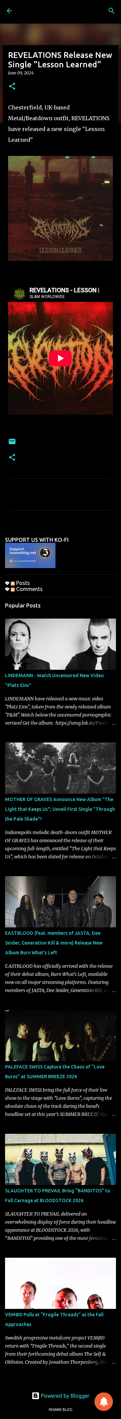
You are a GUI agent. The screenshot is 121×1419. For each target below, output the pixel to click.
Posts (22, 583)
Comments (29, 589)
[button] (12, 86)
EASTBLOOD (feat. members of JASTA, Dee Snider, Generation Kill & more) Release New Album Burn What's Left (54, 942)
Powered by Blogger (64, 1396)
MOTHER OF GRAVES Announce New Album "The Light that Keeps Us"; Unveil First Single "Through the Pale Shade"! (60, 809)
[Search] (112, 11)
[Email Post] (12, 444)
